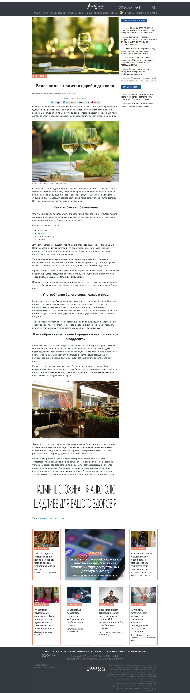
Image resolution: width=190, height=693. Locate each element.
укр (142, 7)
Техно (114, 12)
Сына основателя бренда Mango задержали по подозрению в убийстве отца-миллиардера (138, 51)
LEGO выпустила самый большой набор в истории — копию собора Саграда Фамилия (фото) (138, 30)
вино (50, 518)
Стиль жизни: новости (134, 20)
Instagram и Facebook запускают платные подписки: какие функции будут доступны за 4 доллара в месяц (139, 40)
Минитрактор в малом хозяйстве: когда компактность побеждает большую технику (137, 96)
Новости (37, 12)
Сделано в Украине (146, 12)
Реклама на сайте (80, 655)
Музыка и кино (75, 12)
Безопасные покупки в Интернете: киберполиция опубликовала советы (136, 71)
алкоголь (59, 518)
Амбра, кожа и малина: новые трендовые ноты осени (137, 104)
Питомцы (129, 12)
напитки (42, 518)
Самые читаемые (131, 87)
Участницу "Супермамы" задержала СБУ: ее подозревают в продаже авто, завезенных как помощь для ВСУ (137, 61)
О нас (94, 655)
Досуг (89, 12)
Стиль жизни (57, 12)
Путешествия (101, 12)
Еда (46, 12)
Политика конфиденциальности (105, 659)
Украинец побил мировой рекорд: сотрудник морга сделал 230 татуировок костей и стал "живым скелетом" (139, 82)
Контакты (104, 655)
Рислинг (41, 233)
